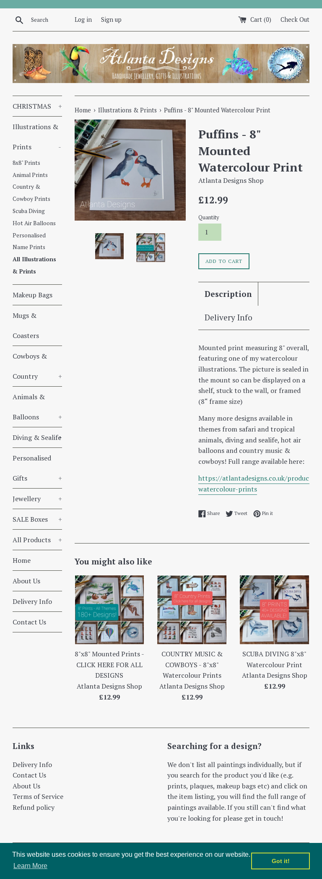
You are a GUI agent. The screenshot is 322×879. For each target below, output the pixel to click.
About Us (26, 580)
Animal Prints (30, 175)
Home (22, 560)
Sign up (111, 19)
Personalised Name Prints (29, 241)
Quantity (208, 217)
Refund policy (34, 807)
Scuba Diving (29, 211)
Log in (83, 19)
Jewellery (37, 498)
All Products (37, 539)
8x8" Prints (26, 162)
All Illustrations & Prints (34, 265)
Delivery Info (32, 601)
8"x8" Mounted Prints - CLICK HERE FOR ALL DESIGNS (109, 664)
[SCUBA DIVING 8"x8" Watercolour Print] (274, 610)
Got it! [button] (281, 861)
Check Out (294, 19)
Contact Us (29, 622)
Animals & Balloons (37, 406)
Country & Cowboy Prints (31, 193)
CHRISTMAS (37, 106)
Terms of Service (38, 796)
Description (228, 294)
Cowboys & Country (37, 366)
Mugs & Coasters (26, 325)
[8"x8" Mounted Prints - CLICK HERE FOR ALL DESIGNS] (110, 610)
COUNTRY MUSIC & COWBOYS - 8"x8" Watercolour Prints (192, 664)
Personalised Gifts (37, 468)
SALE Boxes (37, 519)
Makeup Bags (32, 294)
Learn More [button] (30, 865)
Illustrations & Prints (37, 136)
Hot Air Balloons (34, 223)
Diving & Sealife (37, 437)
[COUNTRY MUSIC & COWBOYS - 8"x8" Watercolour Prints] (192, 610)
